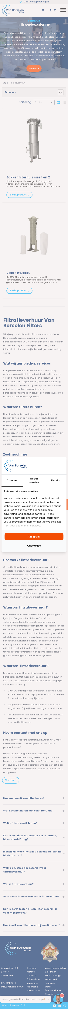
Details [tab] (55, 480)
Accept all (34, 536)
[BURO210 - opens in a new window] (50, 465)
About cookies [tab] (34, 480)
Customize (34, 545)
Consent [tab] (12, 480)
